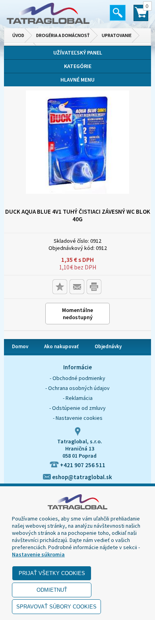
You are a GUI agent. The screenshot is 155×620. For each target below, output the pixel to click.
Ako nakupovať (61, 346)
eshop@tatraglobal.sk (81, 477)
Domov (20, 346)
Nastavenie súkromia (38, 554)
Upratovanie (117, 35)
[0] (141, 16)
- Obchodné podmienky (77, 378)
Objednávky (108, 346)
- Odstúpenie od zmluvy (77, 407)
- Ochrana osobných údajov (77, 388)
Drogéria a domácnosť (63, 35)
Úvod (18, 35)
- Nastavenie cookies (78, 417)
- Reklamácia (78, 398)
